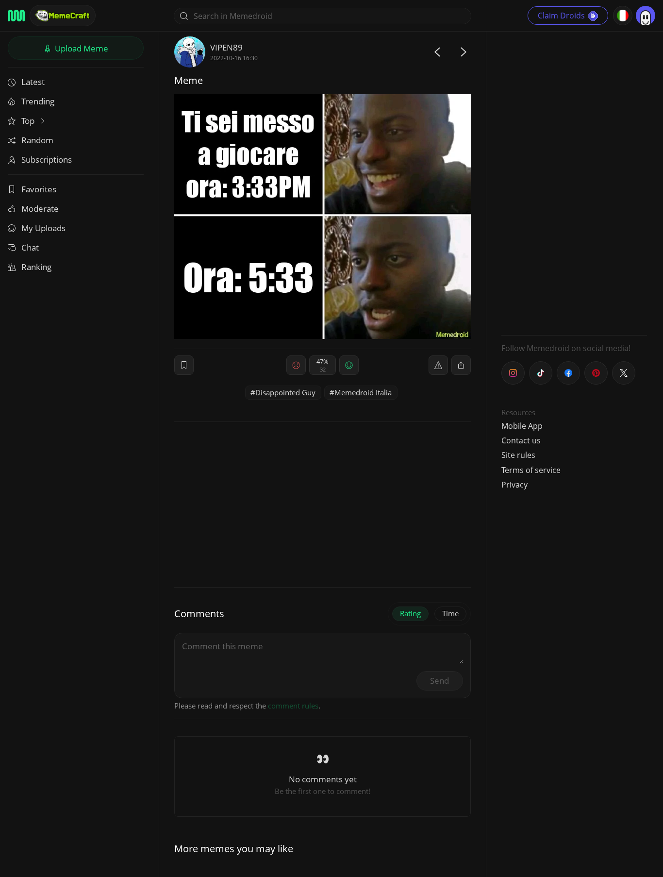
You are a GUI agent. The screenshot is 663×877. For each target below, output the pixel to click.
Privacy (514, 484)
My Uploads (43, 228)
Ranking (36, 266)
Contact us (521, 440)
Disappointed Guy (285, 392)
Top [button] (28, 120)
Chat (30, 247)
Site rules (518, 455)
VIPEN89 (226, 47)
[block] (461, 365)
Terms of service (531, 470)
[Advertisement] (574, 182)
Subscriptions (46, 159)
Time (450, 613)
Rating (410, 613)
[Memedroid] (16, 15)
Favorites (38, 189)
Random (37, 140)
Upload (80, 48)
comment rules (293, 705)
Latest (33, 81)
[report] (438, 365)
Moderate (40, 208)
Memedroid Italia (363, 392)
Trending (37, 101)
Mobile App (522, 426)
